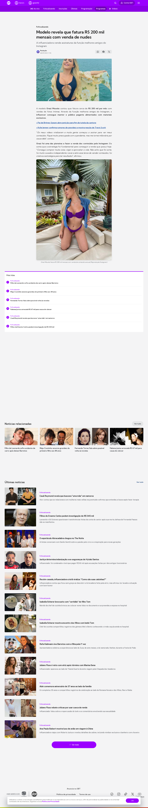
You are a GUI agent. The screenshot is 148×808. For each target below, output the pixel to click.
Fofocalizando (42, 27)
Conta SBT (128, 3)
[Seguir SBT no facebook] (112, 794)
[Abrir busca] (115, 3)
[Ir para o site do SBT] (34, 794)
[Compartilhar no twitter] (109, 51)
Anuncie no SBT (73, 789)
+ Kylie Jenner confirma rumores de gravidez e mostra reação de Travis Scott (71, 127)
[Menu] (138, 3)
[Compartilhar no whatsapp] (97, 51)
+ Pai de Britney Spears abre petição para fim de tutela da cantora (66, 122)
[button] (21, 443)
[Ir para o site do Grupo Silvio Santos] (18, 794)
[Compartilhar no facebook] (103, 51)
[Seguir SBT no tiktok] (125, 794)
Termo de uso (85, 794)
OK (132, 801)
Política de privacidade (66, 794)
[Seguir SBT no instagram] (118, 794)
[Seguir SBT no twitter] (132, 794)
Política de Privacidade (50, 801)
